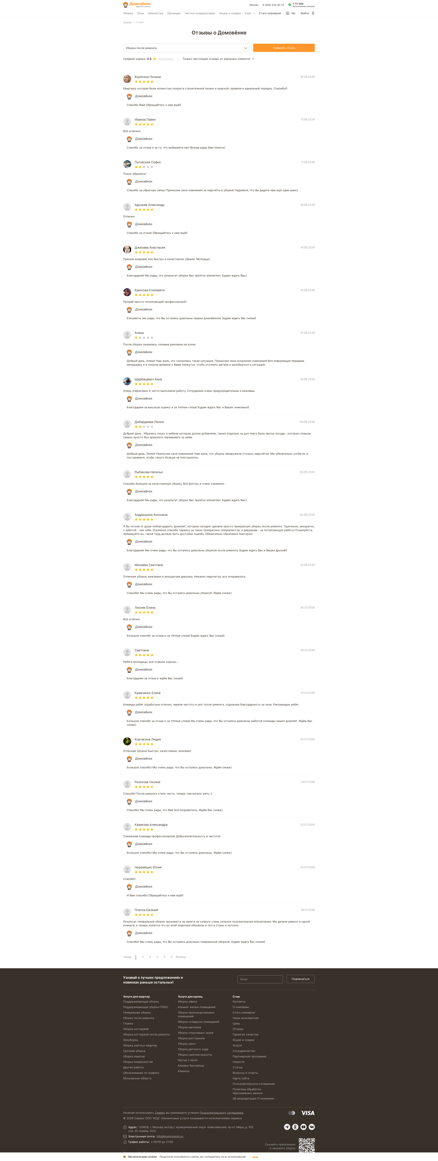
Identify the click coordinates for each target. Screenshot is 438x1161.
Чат (293, 13)
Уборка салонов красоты (195, 1054)
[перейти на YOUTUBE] (303, 1127)
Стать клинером (270, 13)
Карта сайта (241, 1078)
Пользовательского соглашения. (222, 1112)
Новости (238, 1062)
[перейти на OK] (295, 1127)
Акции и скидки (230, 13)
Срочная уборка (134, 1051)
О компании (241, 1007)
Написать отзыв (284, 48)
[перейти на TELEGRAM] (287, 1127)
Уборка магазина (189, 1027)
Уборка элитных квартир (140, 1045)
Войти (305, 13)
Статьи (237, 1067)
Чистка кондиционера (200, 13)
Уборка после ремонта (138, 1018)
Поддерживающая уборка (141, 1001)
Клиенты (183, 1071)
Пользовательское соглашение (254, 1083)
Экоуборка (130, 1040)
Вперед (181, 957)
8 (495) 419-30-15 (273, 4)
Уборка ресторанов (191, 1038)
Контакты (239, 1001)
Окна (140, 13)
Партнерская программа (249, 1056)
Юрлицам (173, 13)
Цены (236, 1023)
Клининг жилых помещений (196, 1007)
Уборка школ (187, 1043)
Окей (255, 1157)
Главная (127, 22)
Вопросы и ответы (245, 1072)
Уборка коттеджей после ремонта (146, 1034)
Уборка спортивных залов (195, 1032)
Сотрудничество (244, 1051)
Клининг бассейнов (191, 1065)
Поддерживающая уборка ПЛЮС (145, 1007)
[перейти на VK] (312, 1127)
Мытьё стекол (187, 1060)
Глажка (128, 1023)
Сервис (160, 1112)
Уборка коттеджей (136, 1029)
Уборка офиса (187, 1001)
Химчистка (155, 13)
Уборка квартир (134, 1056)
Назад (127, 957)
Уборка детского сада (193, 1049)
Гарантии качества (245, 1034)
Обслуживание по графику (141, 1072)
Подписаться (301, 979)
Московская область (137, 1078)
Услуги (237, 1045)
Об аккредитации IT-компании (253, 1098)
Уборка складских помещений (198, 1021)
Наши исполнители (246, 1018)
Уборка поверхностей (138, 1062)
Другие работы (133, 1067)
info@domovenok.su (170, 1136)
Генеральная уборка (137, 1012)
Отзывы (238, 1029)
